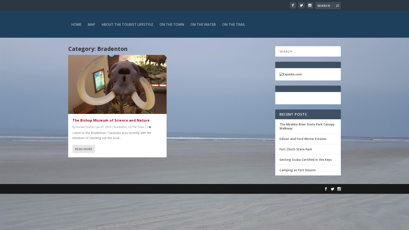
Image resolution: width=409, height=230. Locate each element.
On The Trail (233, 24)
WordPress (137, 189)
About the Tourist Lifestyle (127, 24)
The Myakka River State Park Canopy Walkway (307, 126)
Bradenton (120, 127)
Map (91, 24)
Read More (83, 149)
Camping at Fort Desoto (297, 170)
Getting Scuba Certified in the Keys (305, 160)
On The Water (203, 24)
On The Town (172, 24)
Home (76, 24)
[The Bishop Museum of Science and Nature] (117, 84)
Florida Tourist (85, 127)
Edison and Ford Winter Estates (302, 139)
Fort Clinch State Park (295, 149)
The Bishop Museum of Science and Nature (111, 120)
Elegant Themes (97, 189)
